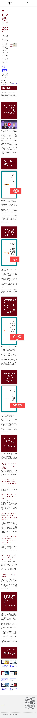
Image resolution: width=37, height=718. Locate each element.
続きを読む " (2, 669)
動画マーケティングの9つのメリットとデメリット (13, 666)
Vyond (3, 67)
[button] (23, 3)
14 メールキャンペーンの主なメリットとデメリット (4, 666)
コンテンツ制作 (11, 83)
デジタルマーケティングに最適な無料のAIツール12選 (4, 678)
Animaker (4, 66)
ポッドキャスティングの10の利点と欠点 (13, 678)
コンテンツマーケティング (5, 83)
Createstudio (4, 69)
